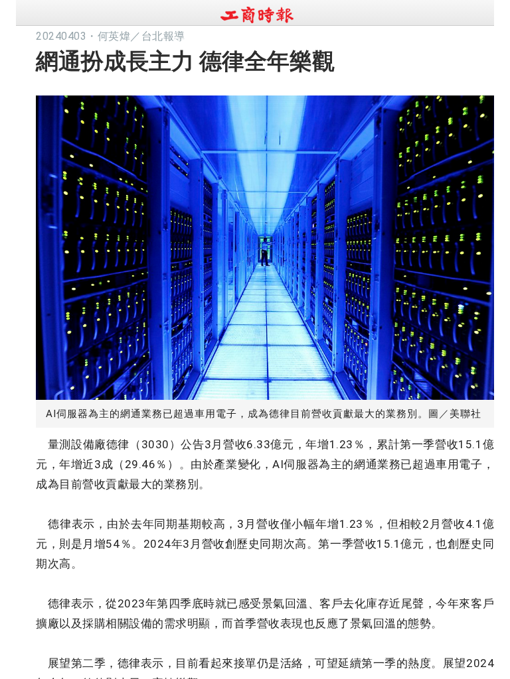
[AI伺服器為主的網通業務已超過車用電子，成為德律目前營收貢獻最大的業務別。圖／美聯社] (265, 244)
